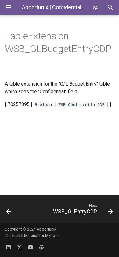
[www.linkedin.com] (8, 247)
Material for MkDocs (42, 235)
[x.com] (19, 247)
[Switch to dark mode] (96, 7)
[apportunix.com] (41, 247)
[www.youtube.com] (30, 247)
